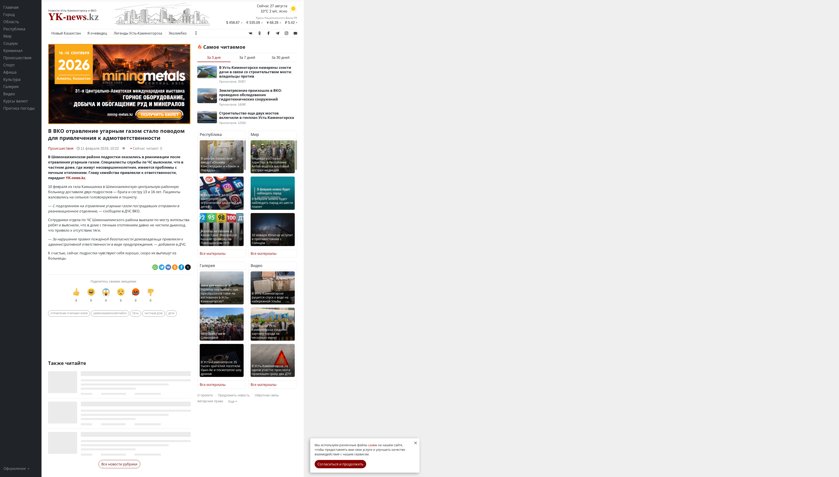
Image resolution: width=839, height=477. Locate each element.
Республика (14, 28)
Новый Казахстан (66, 33)
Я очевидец (97, 33)
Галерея (11, 86)
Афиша (10, 72)
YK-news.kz (75, 177)
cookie (372, 445)
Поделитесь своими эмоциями (113, 281)
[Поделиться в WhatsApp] (155, 267)
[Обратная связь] (295, 32)
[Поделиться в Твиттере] (188, 267)
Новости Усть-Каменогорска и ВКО (72, 10)
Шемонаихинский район (110, 313)
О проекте (205, 395)
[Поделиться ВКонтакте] (168, 267)
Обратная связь (267, 395)
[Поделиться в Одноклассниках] (175, 267)
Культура (12, 79)
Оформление (15, 468)
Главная (11, 7)
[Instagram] (286, 32)
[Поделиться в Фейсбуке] (181, 267)
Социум (10, 43)
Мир (7, 36)
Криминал (13, 50)
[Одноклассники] (259, 32)
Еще (231, 401)
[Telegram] (277, 32)
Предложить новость (234, 395)
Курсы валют (15, 101)
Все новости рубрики (119, 464)
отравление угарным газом (69, 313)
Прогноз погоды (19, 108)
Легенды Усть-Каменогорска (138, 33)
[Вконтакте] (250, 32)
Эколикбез (178, 33)
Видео (9, 93)
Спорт (9, 65)
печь (135, 313)
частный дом (153, 313)
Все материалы (212, 253)
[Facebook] (268, 32)
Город (9, 14)
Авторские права (210, 401)
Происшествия (17, 57)
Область (11, 21)
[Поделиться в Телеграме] (162, 267)
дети (171, 313)
